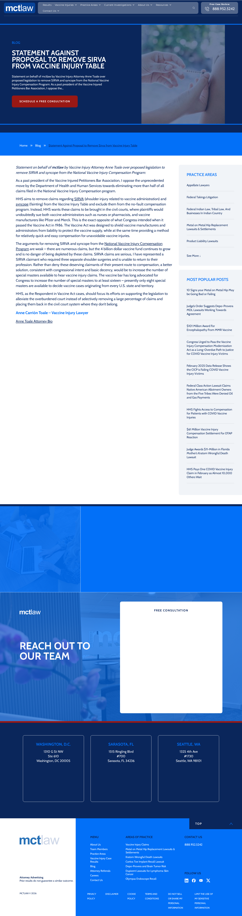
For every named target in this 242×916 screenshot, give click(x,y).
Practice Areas (89, 4)
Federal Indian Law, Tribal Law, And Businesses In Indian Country (208, 211)
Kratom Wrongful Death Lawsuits (144, 857)
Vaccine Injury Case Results (100, 860)
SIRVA (79, 199)
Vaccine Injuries (64, 4)
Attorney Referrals (100, 870)
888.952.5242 (193, 844)
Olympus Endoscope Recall (141, 878)
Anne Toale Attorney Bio (34, 321)
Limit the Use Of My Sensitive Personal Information (204, 900)
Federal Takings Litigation (202, 197)
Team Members (99, 849)
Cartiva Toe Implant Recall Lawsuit (145, 861)
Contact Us (49, 10)
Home (23, 145)
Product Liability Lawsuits (202, 241)
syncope (22, 204)
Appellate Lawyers (198, 185)
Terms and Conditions (152, 896)
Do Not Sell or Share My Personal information (175, 900)
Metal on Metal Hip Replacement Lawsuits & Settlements (207, 227)
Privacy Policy (91, 896)
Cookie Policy (131, 896)
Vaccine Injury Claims (137, 844)
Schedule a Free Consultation (44, 101)
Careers (94, 875)
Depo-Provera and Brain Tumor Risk (146, 866)
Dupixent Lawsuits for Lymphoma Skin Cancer (147, 872)
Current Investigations (117, 4)
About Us (143, 4)
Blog (38, 145)
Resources (162, 4)
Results (47, 4)
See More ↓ (194, 256)
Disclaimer (111, 893)
